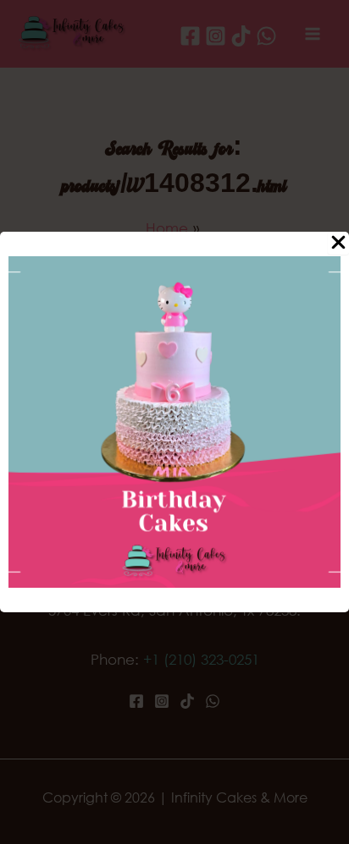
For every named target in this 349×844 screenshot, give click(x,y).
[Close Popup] (338, 243)
